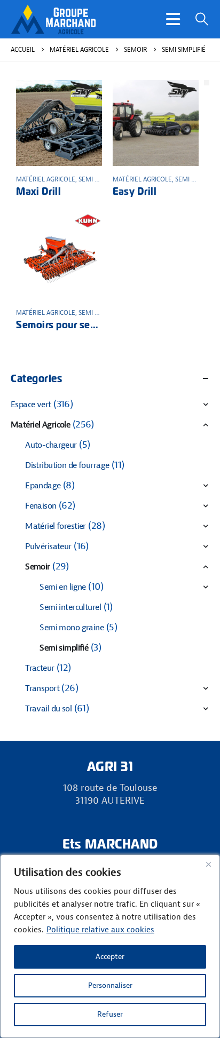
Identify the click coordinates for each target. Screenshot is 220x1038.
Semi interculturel (70, 607)
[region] (110, 946)
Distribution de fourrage (67, 465)
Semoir (37, 566)
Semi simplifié (100, 179)
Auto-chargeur (51, 445)
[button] (173, 19)
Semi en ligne (63, 587)
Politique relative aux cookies (100, 930)
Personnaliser (110, 985)
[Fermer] (208, 864)
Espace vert (31, 404)
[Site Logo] (53, 19)
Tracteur (39, 668)
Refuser (110, 1014)
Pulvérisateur (48, 546)
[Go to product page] (59, 123)
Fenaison (40, 506)
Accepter (110, 956)
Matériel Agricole (45, 179)
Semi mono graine (72, 627)
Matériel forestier (55, 526)
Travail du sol (48, 708)
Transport (42, 688)
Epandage (42, 485)
